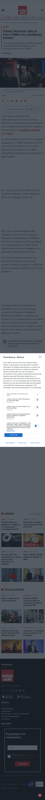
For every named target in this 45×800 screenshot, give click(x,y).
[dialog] (22, 400)
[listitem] (22, 394)
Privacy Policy (35, 443)
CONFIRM (14, 435)
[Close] (41, 357)
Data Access (22, 443)
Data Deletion (10, 443)
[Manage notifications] (40, 795)
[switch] (36, 400)
